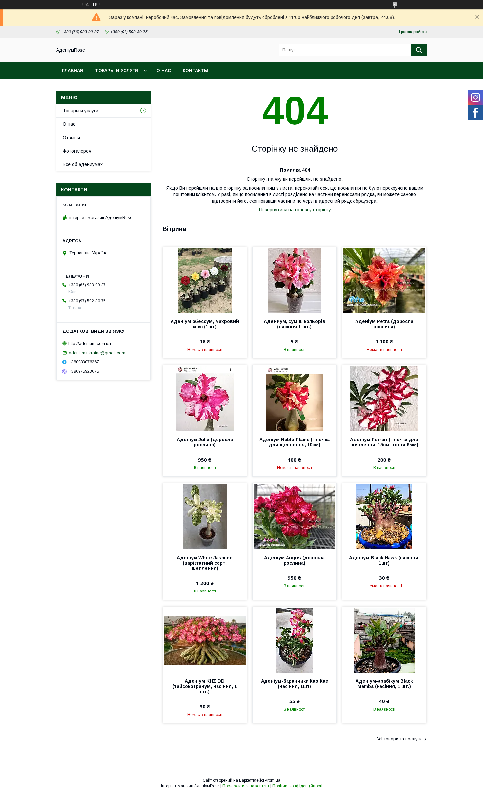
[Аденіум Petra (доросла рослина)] (384, 280)
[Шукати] (419, 50)
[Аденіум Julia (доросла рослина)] (205, 398)
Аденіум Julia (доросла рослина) (205, 442)
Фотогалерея (77, 151)
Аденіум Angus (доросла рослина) (294, 560)
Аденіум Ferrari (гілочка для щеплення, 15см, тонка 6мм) (384, 442)
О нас (163, 70)
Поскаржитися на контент (245, 786)
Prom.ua (272, 780)
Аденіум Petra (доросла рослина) (384, 324)
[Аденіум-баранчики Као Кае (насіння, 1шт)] (294, 640)
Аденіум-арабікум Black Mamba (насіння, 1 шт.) (384, 683)
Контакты (195, 70)
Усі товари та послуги (399, 738)
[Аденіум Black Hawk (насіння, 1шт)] (384, 516)
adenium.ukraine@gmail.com (97, 352)
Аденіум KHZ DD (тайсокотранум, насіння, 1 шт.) (204, 686)
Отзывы (71, 137)
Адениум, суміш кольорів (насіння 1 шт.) (294, 324)
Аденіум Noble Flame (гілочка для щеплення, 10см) (294, 442)
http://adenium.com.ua (89, 343)
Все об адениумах (83, 164)
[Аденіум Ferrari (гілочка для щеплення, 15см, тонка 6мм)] (384, 398)
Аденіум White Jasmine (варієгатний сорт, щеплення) (205, 563)
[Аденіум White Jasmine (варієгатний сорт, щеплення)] (205, 516)
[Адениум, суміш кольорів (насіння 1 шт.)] (294, 280)
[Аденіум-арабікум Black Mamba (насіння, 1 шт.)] (384, 640)
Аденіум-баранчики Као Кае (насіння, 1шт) (294, 683)
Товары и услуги (116, 70)
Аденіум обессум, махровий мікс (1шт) (205, 324)
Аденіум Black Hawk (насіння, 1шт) (384, 560)
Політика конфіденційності (297, 786)
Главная (72, 70)
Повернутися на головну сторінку (295, 209)
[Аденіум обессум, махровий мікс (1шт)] (205, 280)
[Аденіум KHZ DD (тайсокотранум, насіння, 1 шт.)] (205, 640)
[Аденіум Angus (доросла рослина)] (294, 516)
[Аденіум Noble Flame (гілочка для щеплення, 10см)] (294, 398)
